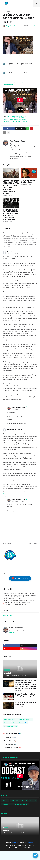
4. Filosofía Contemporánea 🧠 (12, 747)
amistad (7, 673)
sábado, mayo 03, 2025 (13, 254)
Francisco (31, 117)
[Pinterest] (31, 128)
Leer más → (12, 632)
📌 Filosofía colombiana (10, 726)
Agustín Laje (7, 804)
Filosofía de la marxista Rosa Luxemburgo (28, 181)
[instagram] (28, 648)
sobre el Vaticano (8, 123)
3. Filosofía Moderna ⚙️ (9, 744)
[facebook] (11, 645)
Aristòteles (7, 722)
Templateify (15, 842)
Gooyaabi (31, 842)
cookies (31, 845)
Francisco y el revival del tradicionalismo (14, 119)
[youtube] (11, 648)
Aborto (33, 800)
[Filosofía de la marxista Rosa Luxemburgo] (29, 173)
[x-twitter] (28, 645)
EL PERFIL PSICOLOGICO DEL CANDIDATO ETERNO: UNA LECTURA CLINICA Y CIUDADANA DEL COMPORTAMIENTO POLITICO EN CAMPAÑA (11, 214)
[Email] (4, 132)
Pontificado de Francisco (10, 121)
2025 (8, 11)
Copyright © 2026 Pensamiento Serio (17, 845)
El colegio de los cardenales (10, 117)
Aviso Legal (27, 847)
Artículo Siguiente (33, 543)
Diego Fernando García (17, 141)
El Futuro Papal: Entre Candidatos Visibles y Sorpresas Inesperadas (25, 695)
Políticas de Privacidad (15, 847)
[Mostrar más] (8, 132)
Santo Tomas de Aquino (10, 719)
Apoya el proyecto (20, 578)
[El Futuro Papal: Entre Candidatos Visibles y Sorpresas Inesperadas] (8, 696)
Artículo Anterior (6, 543)
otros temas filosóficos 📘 (20, 722)
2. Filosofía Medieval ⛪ (9, 741)
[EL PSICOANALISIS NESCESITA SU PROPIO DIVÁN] (8, 705)
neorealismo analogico (25, 719)
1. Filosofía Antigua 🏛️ (9, 737)
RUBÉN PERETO (22, 121)
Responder (6, 402)
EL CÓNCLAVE (23, 117)
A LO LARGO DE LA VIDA (19, 800)
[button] (2, 3)
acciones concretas (21, 804)
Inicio (4, 11)
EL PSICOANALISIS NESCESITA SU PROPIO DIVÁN (25, 704)
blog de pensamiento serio (17, 116)
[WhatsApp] (27, 128)
